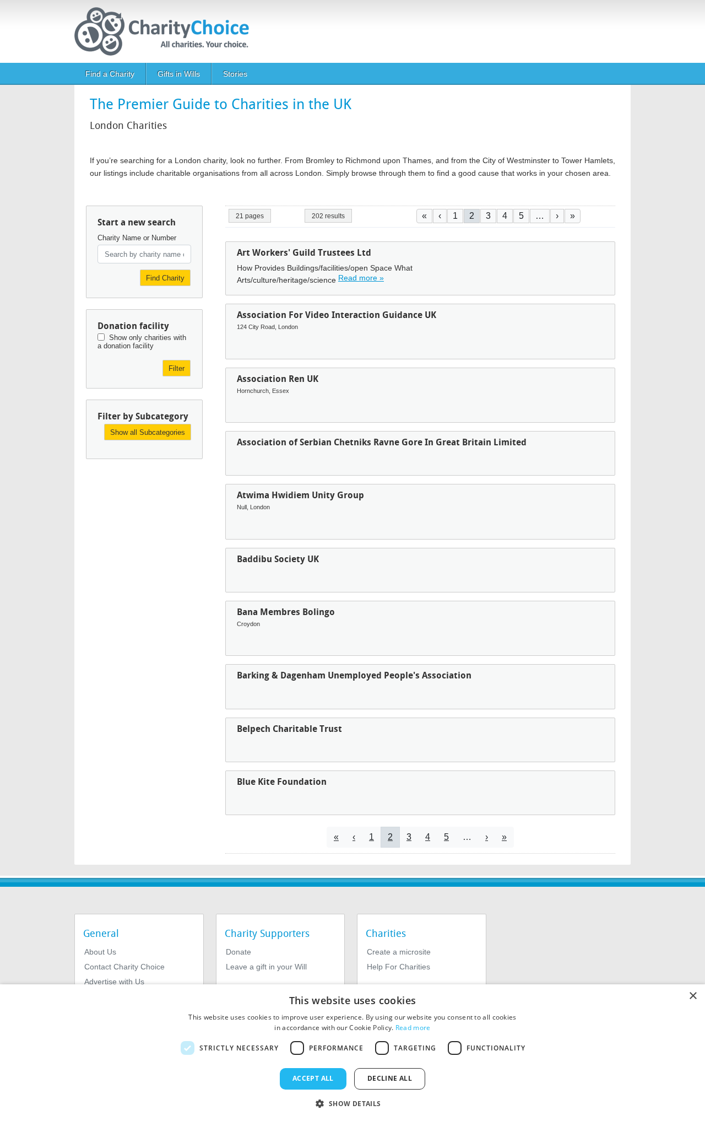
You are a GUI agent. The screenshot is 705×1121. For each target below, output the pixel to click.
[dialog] (352, 1052)
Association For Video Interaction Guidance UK (336, 315)
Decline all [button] (389, 1078)
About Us (100, 951)
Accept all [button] (313, 1078)
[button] (352, 1103)
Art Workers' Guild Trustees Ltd (304, 252)
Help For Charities (398, 966)
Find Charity (165, 278)
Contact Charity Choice (124, 966)
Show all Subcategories (147, 432)
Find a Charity (109, 73)
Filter (177, 368)
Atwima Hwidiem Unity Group (300, 495)
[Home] (166, 31)
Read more (413, 1027)
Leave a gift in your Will (266, 966)
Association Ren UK (277, 379)
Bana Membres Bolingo (286, 612)
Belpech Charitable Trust (289, 729)
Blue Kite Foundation (282, 782)
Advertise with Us (114, 981)
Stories (235, 73)
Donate (238, 951)
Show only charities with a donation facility (141, 341)
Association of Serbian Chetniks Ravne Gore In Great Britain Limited (382, 442)
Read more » (361, 277)
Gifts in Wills (179, 73)
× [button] (692, 996)
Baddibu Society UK (278, 559)
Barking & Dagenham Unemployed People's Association (354, 675)
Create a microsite (399, 951)
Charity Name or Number (136, 238)
